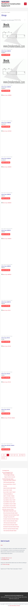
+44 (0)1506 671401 (5, 559)
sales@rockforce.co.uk (6, 557)
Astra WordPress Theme (14, 605)
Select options (6, 54)
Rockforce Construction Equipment (10, 5)
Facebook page (5, 564)
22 (2, 458)
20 (21, 454)
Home (2, 12)
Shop (6, 12)
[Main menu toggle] (25, 4)
